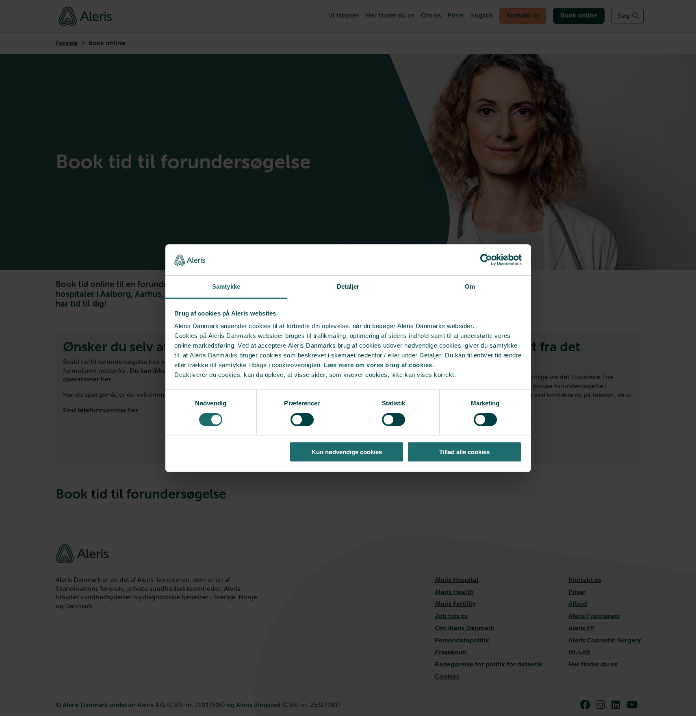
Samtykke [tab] (226, 286)
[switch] (302, 419)
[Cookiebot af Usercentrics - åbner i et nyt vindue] (486, 260)
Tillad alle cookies (464, 451)
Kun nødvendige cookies (347, 451)
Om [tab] (470, 286)
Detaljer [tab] (348, 286)
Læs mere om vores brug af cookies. (379, 364)
